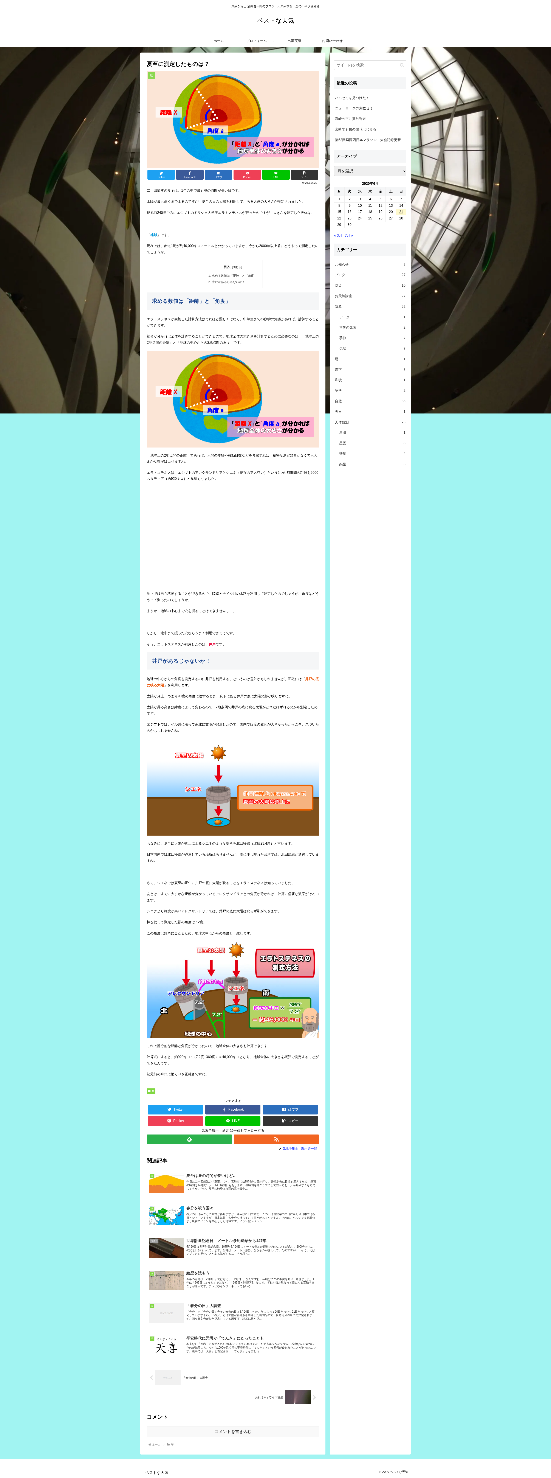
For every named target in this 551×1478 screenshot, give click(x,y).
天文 (370, 411)
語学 (370, 390)
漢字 (370, 369)
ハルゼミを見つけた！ (352, 98)
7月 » (349, 235)
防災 (370, 285)
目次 (227, 267)
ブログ (370, 275)
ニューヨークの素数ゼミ (354, 108)
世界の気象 (372, 327)
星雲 (372, 443)
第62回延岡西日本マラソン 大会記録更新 (368, 140)
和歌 (370, 380)
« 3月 (338, 235)
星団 (372, 432)
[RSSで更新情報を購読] (276, 1139)
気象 (370, 306)
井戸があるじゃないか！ (228, 282)
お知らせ (370, 264)
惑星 (372, 464)
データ (372, 317)
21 (401, 212)
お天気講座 (370, 296)
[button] (304, 175)
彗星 (372, 453)
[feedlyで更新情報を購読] (189, 1139)
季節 (372, 338)
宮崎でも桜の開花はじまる (355, 129)
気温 (372, 348)
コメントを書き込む (233, 1431)
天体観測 (370, 422)
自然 (370, 401)
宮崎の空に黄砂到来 (350, 119)
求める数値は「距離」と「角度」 (234, 275)
